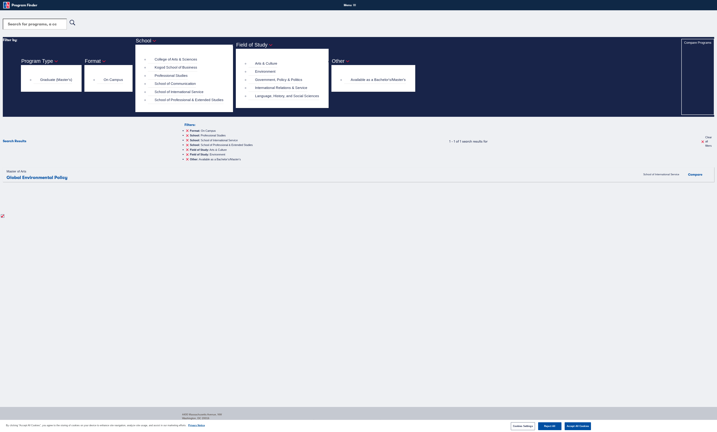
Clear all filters (708, 141)
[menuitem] (52, 80)
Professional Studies (171, 76)
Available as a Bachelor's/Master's (378, 80)
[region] (358, 426)
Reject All (549, 426)
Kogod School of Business (176, 67)
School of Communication (175, 84)
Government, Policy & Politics (278, 80)
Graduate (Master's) (56, 80)
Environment (265, 71)
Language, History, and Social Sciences (287, 96)
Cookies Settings (523, 426)
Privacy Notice (196, 425)
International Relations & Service (281, 88)
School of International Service (179, 92)
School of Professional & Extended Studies (189, 100)
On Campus (113, 80)
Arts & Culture (266, 63)
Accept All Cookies (578, 426)
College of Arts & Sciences (176, 59)
